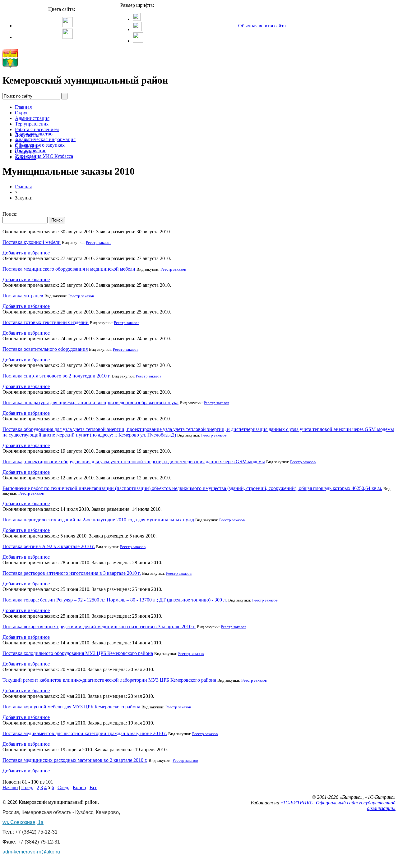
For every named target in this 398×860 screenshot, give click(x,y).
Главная (23, 107)
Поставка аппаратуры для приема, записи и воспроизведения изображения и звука (90, 402)
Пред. (27, 787)
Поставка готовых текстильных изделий (45, 322)
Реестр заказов (98, 242)
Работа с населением (37, 129)
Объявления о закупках (40, 145)
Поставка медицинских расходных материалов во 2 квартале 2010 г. (74, 760)
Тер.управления (32, 123)
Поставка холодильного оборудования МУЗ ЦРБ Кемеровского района (77, 653)
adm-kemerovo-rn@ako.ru (31, 851)
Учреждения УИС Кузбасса (44, 156)
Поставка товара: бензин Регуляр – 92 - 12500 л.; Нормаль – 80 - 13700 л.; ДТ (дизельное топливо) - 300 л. (114, 599)
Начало (10, 787)
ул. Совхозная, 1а (23, 822)
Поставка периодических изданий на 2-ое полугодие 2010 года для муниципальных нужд (98, 519)
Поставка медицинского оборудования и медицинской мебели (68, 269)
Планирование (30, 150)
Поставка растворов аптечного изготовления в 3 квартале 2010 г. (71, 573)
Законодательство (34, 133)
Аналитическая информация (45, 139)
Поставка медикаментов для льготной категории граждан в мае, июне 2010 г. (84, 733)
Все (93, 787)
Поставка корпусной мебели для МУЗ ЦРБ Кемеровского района (71, 706)
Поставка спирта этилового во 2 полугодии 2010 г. (56, 375)
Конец (79, 787)
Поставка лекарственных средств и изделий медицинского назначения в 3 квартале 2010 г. (99, 626)
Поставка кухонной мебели (31, 242)
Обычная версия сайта (262, 25)
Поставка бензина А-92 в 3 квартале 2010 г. (48, 546)
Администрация (32, 118)
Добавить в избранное (26, 252)
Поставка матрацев (22, 295)
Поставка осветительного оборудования (45, 349)
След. (63, 787)
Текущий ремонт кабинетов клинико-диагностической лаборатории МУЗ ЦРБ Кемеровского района (109, 680)
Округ (21, 112)
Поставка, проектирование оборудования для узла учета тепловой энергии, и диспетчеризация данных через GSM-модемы (133, 461)
